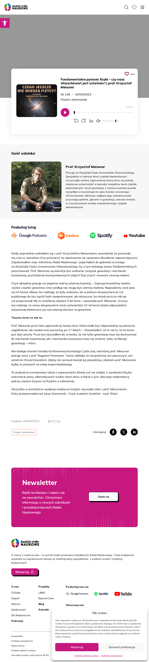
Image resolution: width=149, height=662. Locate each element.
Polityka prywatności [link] (112, 655)
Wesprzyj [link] (22, 572)
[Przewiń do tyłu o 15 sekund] (76, 121)
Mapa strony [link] (18, 645)
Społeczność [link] (18, 609)
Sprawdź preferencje (122, 647)
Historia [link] (15, 604)
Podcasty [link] (17, 621)
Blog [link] (41, 604)
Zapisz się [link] (103, 496)
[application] (103, 114)
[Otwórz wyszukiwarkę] (126, 7)
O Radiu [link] (16, 592)
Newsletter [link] (17, 636)
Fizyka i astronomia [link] (74, 99)
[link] (4, 23)
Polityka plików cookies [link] (86, 655)
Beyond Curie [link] (46, 598)
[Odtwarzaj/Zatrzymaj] (65, 112)
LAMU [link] (42, 592)
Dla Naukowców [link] (20, 615)
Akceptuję (77, 647)
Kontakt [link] (44, 609)
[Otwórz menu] (142, 7)
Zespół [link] (15, 598)
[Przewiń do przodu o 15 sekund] (83, 121)
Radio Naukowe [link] (14, 6)
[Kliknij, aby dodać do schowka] (127, 74)
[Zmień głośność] (98, 121)
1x (91, 120)
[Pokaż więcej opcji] (132, 74)
